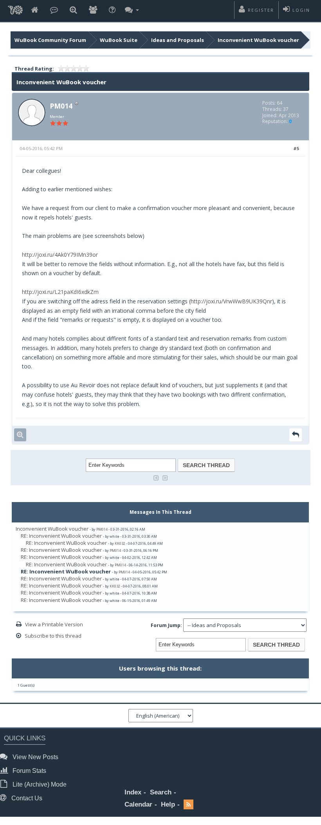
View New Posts (34, 757)
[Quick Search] (73, 10)
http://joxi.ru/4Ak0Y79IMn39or (60, 254)
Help (168, 804)
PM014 (61, 106)
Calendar (138, 804)
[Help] (112, 10)
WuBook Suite (118, 40)
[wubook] (15, 10)
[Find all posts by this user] (20, 434)
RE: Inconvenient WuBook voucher (61, 535)
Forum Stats (28, 770)
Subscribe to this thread (53, 635)
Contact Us (26, 798)
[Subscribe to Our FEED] (188, 805)
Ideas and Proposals (177, 40)
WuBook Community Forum (50, 40)
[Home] (34, 10)
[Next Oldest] (156, 477)
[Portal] (54, 10)
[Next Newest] (165, 477)
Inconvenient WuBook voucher (258, 40)
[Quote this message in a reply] (295, 434)
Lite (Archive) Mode (39, 784)
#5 (296, 148)
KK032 (120, 543)
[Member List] (93, 10)
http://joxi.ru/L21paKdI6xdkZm (60, 292)
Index (132, 792)
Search (160, 792)
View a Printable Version (54, 624)
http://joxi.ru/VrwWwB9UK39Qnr (231, 301)
